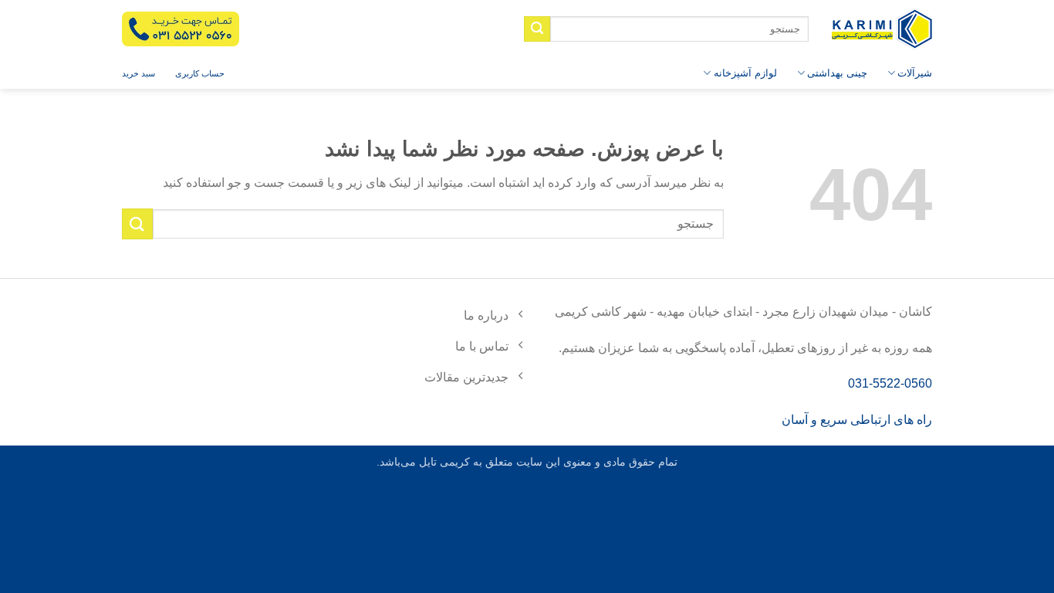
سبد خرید (138, 73)
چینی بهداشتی (837, 73)
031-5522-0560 (890, 383)
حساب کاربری (200, 73)
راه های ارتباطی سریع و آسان (857, 419)
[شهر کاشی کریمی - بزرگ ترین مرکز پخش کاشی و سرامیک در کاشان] (882, 29)
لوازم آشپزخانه (745, 73)
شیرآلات (914, 73)
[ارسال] (537, 29)
